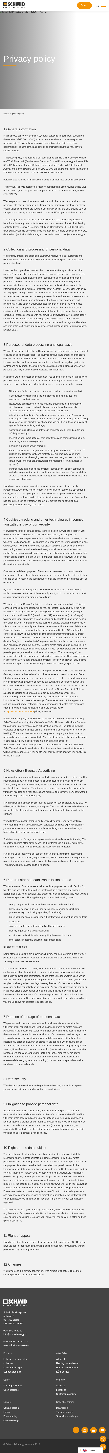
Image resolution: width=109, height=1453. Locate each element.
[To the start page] (14, 5)
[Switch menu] (103, 5)
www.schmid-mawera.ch (15, 1341)
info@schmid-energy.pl (15, 1334)
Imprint (6, 1412)
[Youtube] (102, 1430)
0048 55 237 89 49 (12, 1330)
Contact (84, 5)
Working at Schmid (12, 1385)
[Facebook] (76, 1430)
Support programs (12, 1372)
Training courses (64, 1412)
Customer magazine (66, 1394)
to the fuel (8, 1363)
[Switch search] (97, 5)
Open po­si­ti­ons (11, 1390)
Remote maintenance (67, 1367)
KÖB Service (62, 1372)
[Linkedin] (93, 1430)
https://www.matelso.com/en (20, 711)
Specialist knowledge (67, 1416)
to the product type (12, 1367)
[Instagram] (84, 1430)
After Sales (61, 1359)
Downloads (62, 1408)
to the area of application (15, 1359)
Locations (61, 1390)
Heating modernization (67, 1363)
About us (60, 1385)
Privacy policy (10, 1416)
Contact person (11, 1408)
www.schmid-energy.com (16, 1345)
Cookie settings (11, 1420)
